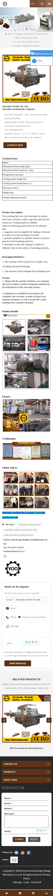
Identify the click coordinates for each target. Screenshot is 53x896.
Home (10, 34)
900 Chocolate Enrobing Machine (26, 748)
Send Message (18, 663)
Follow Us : (8, 852)
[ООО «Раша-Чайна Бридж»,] (16, 852)
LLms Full (36, 882)
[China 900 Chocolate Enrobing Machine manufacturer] (26, 719)
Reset (34, 839)
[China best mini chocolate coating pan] (26, 19)
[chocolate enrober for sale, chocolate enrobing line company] (26, 78)
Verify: (8, 831)
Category (19, 34)
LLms (26, 882)
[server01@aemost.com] (5, 556)
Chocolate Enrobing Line (36, 34)
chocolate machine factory (29, 524)
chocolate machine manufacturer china (20, 530)
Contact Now (15, 145)
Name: (8, 798)
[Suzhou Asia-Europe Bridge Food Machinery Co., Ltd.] (5, 3)
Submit (19, 839)
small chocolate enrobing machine (18, 535)
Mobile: (8, 808)
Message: (9, 813)
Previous (3, 720)
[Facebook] (28, 852)
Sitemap (17, 882)
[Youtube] (22, 852)
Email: (8, 803)
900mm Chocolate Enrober (26, 38)
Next (49, 720)
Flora (39, 61)
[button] (18, 28)
